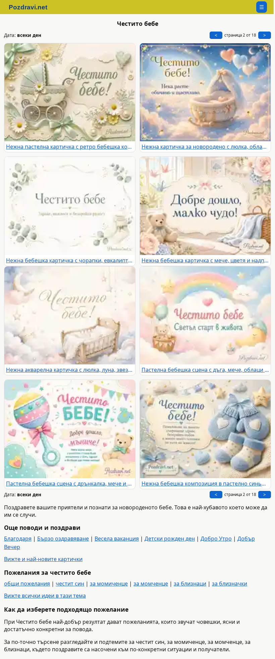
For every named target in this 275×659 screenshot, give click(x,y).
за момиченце (109, 583)
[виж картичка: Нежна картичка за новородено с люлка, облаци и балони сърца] (205, 92)
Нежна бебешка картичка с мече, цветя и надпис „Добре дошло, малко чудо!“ (205, 260)
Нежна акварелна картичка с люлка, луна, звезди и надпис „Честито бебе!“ (69, 369)
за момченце (150, 583)
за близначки (229, 583)
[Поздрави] (31, 7)
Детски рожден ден (170, 538)
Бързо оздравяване (63, 538)
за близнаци (190, 583)
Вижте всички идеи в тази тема (45, 595)
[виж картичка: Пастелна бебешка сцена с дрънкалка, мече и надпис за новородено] (69, 429)
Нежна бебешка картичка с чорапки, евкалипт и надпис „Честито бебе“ (69, 260)
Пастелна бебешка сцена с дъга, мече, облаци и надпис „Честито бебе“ (205, 369)
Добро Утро (216, 538)
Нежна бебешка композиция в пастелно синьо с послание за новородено (205, 483)
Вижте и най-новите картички (43, 559)
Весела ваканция (117, 538)
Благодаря (18, 538)
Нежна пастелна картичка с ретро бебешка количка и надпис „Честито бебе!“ (69, 146)
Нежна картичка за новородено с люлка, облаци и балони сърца (205, 146)
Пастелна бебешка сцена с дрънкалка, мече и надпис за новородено (69, 483)
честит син (70, 583)
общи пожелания (27, 583)
